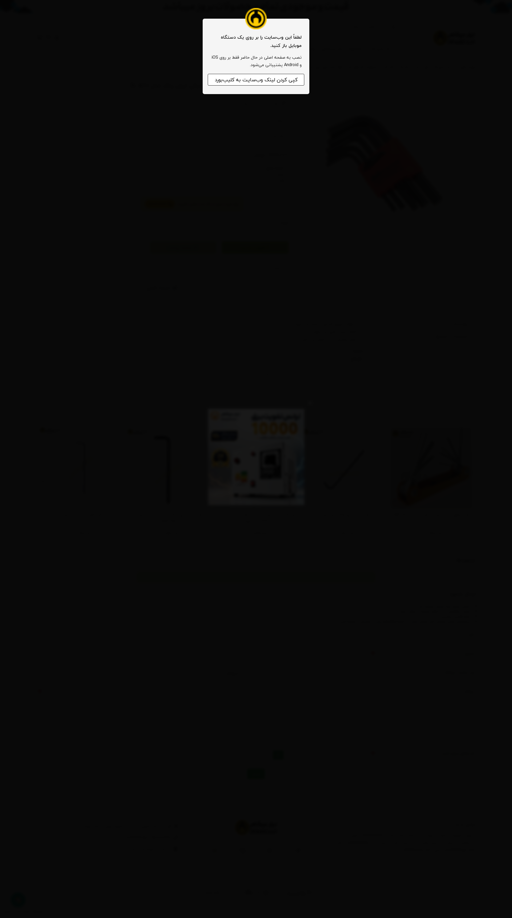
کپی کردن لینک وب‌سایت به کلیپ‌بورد (256, 79)
